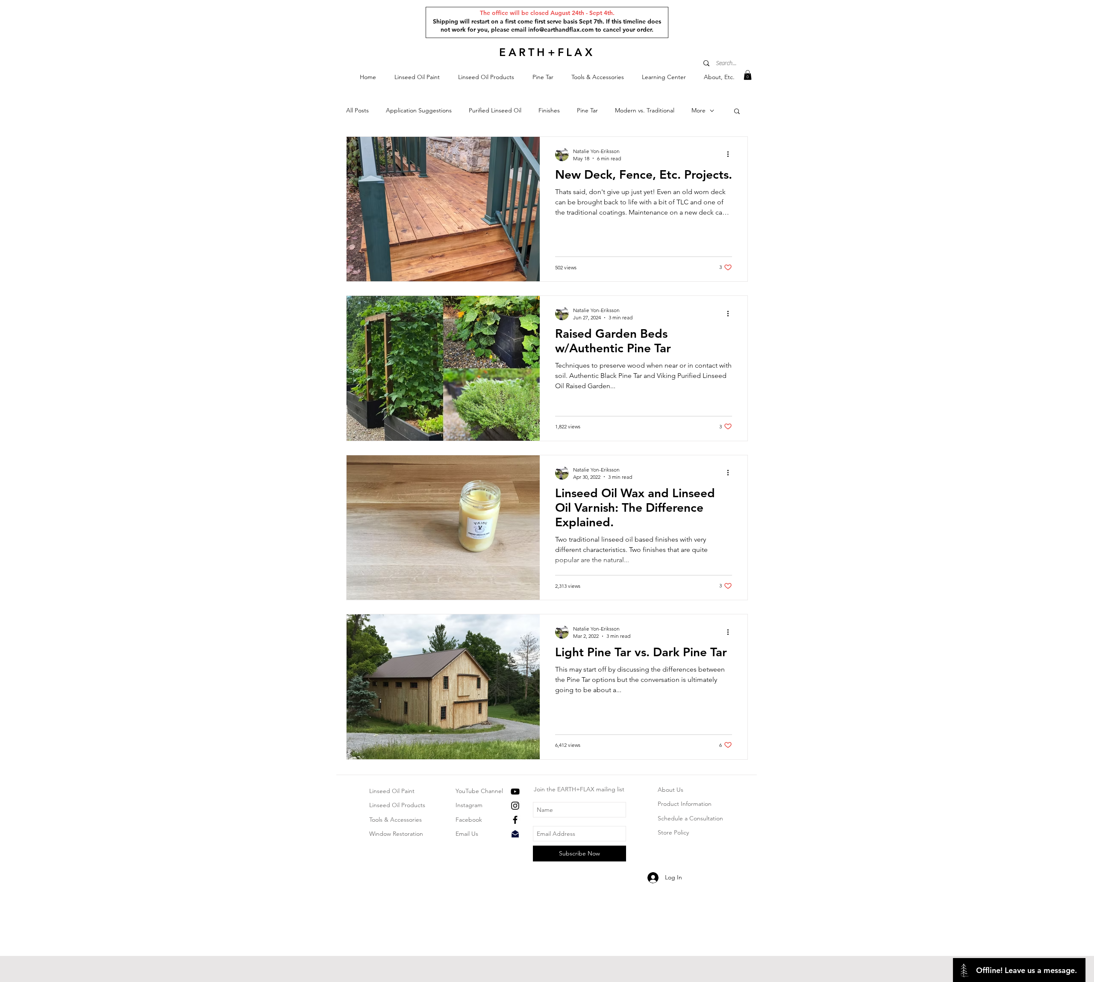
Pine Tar (587, 110)
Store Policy (673, 832)
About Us (670, 789)
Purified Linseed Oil (495, 110)
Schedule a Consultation (690, 818)
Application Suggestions (419, 110)
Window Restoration (396, 834)
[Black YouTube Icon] (515, 791)
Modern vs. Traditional (644, 110)
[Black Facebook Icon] (515, 819)
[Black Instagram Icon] (515, 805)
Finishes (549, 110)
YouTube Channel (479, 791)
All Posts (357, 110)
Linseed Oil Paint (392, 791)
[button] (417, 77)
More (698, 110)
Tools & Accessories (395, 819)
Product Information (685, 804)
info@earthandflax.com (561, 29)
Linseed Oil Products (397, 805)
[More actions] (731, 154)
